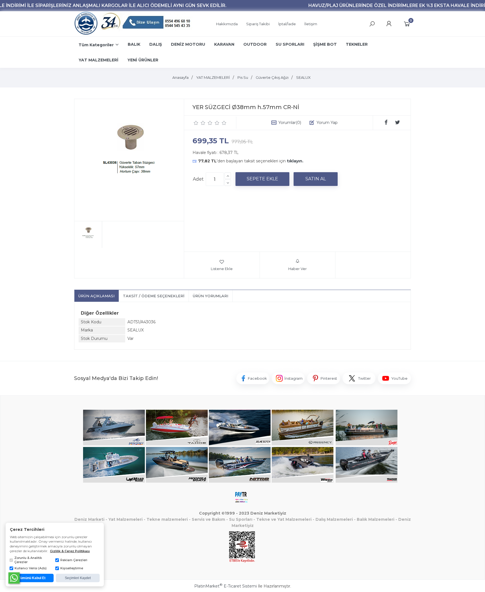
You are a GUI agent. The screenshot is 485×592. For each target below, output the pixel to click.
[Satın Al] (316, 179)
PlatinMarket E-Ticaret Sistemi (225, 586)
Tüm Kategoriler (96, 44)
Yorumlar (289, 122)
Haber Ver (297, 268)
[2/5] (200, 122)
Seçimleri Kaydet (78, 578)
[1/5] (196, 122)
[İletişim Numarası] (146, 24)
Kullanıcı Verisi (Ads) (31, 568)
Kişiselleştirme (71, 568)
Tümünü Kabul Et (31, 578)
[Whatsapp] (14, 578)
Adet (198, 179)
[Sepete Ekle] (262, 179)
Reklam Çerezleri (73, 560)
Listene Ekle (222, 268)
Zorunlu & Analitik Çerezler (28, 560)
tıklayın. (295, 160)
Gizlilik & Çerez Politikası (70, 551)
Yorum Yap (327, 122)
